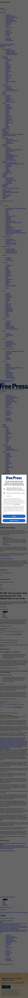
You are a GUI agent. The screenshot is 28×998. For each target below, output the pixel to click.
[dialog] (14, 499)
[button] (14, 496)
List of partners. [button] (17, 504)
